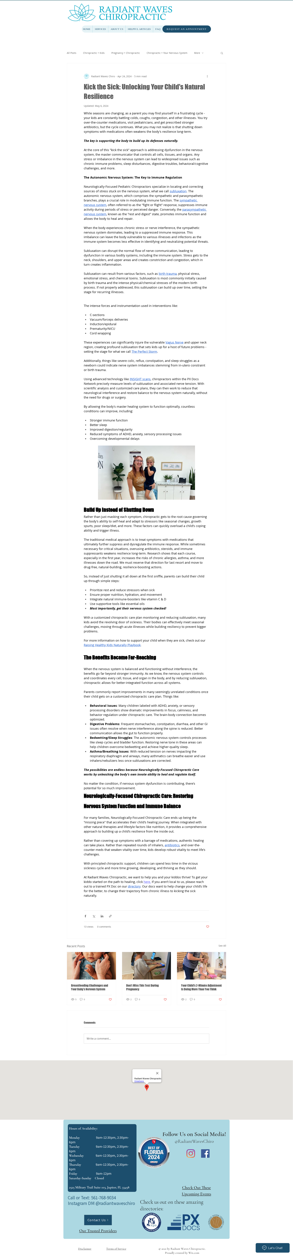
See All (222, 945)
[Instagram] (191, 1153)
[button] (221, 53)
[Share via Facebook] (85, 916)
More (197, 52)
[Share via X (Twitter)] (93, 916)
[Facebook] (205, 1153)
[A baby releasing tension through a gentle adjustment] (91, 966)
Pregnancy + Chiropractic (125, 52)
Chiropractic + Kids (94, 52)
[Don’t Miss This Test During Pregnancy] (146, 966)
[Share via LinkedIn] (102, 916)
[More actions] (207, 76)
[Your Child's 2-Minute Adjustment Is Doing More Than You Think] (201, 966)
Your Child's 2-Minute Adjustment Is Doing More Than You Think (201, 987)
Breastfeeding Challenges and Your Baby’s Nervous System (89, 987)
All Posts (71, 52)
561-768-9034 (103, 1197)
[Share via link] (110, 916)
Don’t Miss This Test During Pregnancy (142, 987)
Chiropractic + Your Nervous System (167, 52)
